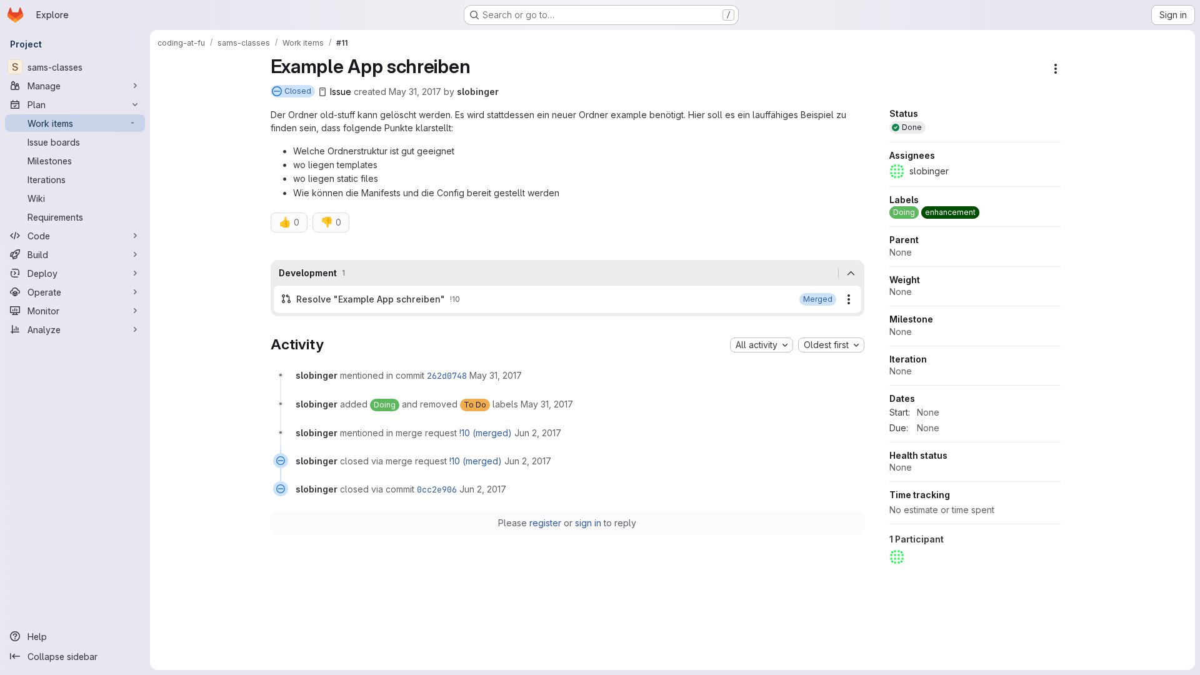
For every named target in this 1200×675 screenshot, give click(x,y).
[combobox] (761, 345)
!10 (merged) (485, 433)
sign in (588, 523)
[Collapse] (851, 273)
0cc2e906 (437, 489)
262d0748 (447, 375)
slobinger (478, 91)
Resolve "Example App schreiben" (370, 299)
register (545, 523)
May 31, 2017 (415, 91)
